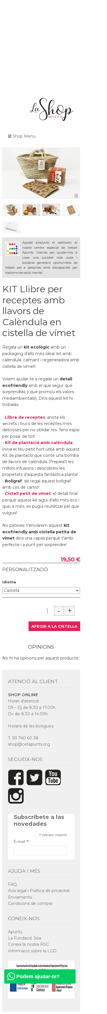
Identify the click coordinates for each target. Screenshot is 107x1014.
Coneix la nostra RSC (28, 944)
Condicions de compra (30, 903)
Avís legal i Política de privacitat (39, 890)
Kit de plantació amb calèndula (38, 442)
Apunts (15, 931)
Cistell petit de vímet (28, 493)
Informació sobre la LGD (32, 950)
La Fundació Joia (24, 938)
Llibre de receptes (25, 417)
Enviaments (20, 897)
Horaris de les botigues (30, 726)
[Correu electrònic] (76, 287)
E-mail (21, 841)
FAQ (12, 884)
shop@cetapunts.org (29, 744)
